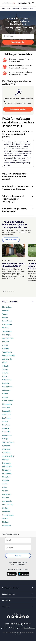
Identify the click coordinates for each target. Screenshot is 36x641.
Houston (5, 498)
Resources (6, 600)
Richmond (6, 512)
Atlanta (5, 373)
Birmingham (7, 307)
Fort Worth (6, 494)
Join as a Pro (22, 3)
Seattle (5, 519)
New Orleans (7, 387)
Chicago (5, 376)
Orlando (5, 366)
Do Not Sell (19, 624)
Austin (4, 484)
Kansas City (6, 411)
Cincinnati (6, 446)
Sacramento (7, 331)
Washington (7, 352)
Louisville (5, 383)
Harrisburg (6, 463)
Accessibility (27, 624)
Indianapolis (7, 380)
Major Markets (9, 301)
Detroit (5, 397)
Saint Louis (6, 415)
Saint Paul (6, 408)
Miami (4, 363)
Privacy (7, 624)
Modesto (5, 328)
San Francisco (7, 338)
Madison (5, 522)
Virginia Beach (8, 515)
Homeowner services (10, 588)
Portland (5, 460)
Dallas (4, 487)
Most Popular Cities (9, 534)
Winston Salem (8, 442)
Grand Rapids (7, 401)
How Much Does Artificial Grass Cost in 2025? (13, 265)
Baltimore (6, 390)
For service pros (8, 594)
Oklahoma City (8, 456)
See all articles (11, 240)
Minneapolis (7, 404)
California (12, 624)
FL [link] (9, 9)
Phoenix (5, 311)
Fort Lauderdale (8, 356)
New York (6, 425)
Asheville (5, 428)
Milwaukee (6, 525)
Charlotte (6, 432)
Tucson (5, 314)
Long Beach (7, 321)
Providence (6, 473)
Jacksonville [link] (16, 9)
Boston (5, 394)
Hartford (5, 349)
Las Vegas (6, 418)
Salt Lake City (7, 505)
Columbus (6, 453)
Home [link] (4, 9)
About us (5, 607)
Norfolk (5, 508)
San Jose (5, 342)
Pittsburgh (6, 470)
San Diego (6, 335)
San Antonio (7, 501)
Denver (5, 345)
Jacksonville (7, 359)
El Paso (5, 491)
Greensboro (7, 435)
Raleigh (5, 439)
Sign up (18, 556)
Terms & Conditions (29, 628)
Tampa (5, 369)
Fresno (5, 317)
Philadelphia (7, 467)
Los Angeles (7, 324)
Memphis (5, 477)
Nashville (5, 480)
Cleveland (6, 449)
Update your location (18, 109)
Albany (5, 421)
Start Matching (18, 42)
